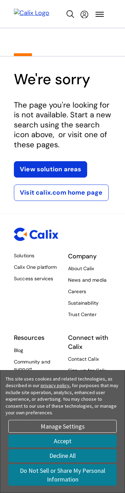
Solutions (24, 255)
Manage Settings (63, 426)
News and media (87, 280)
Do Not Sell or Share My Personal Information (62, 475)
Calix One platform (35, 267)
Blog (19, 350)
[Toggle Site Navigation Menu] (100, 14)
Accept (63, 441)
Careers (77, 291)
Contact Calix (83, 359)
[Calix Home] (31, 14)
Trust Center (82, 314)
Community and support (32, 365)
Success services (33, 278)
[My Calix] (84, 14)
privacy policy (55, 385)
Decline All (62, 456)
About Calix (81, 268)
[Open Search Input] (70, 14)
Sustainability (83, 303)
